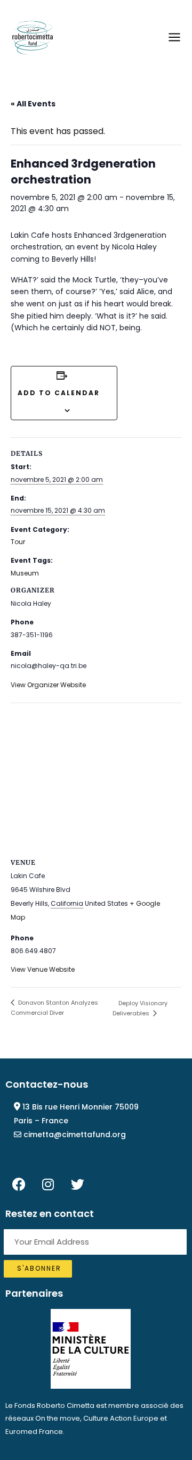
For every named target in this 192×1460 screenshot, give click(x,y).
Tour (18, 541)
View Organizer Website (48, 684)
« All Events (33, 103)
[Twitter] (77, 1184)
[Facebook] (18, 1184)
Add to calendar (59, 392)
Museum (25, 573)
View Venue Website (43, 969)
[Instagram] (48, 1184)
